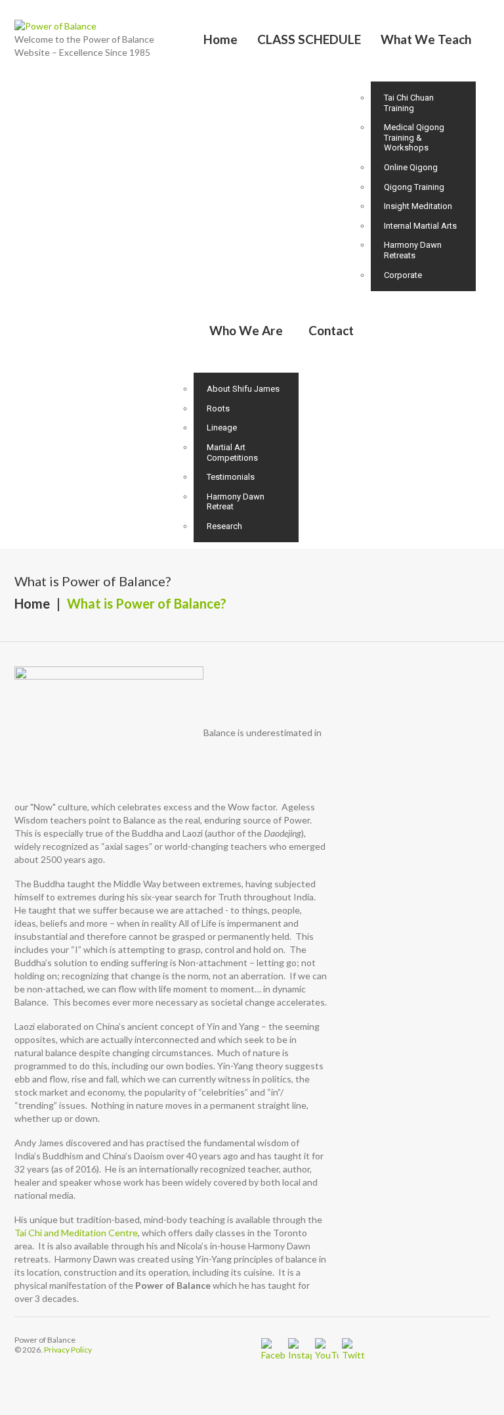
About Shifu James (243, 389)
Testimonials (231, 477)
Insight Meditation (418, 206)
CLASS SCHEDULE (309, 39)
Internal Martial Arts (420, 226)
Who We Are (246, 330)
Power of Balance (44, 1340)
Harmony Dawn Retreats (413, 250)
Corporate (403, 275)
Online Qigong (411, 167)
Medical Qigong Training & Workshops (414, 137)
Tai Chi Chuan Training (409, 103)
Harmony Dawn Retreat (235, 502)
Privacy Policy (68, 1350)
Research (224, 526)
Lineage (222, 427)
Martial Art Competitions (232, 452)
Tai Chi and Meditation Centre (76, 1232)
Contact (331, 330)
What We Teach (426, 39)
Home (220, 39)
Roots (218, 408)
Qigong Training (414, 187)
